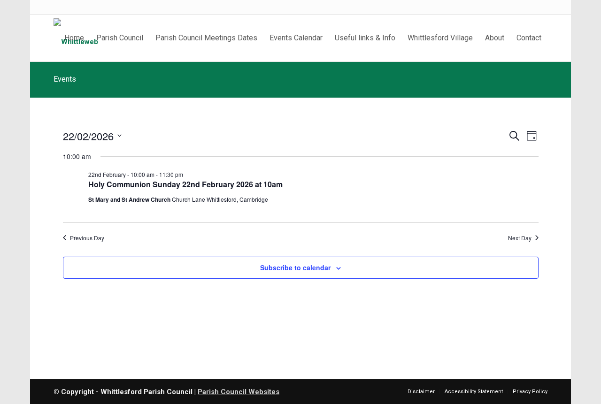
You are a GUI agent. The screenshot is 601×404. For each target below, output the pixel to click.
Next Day (520, 238)
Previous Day (87, 238)
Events (65, 79)
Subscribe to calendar (295, 267)
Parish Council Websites (238, 392)
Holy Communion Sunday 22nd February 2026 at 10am (185, 184)
